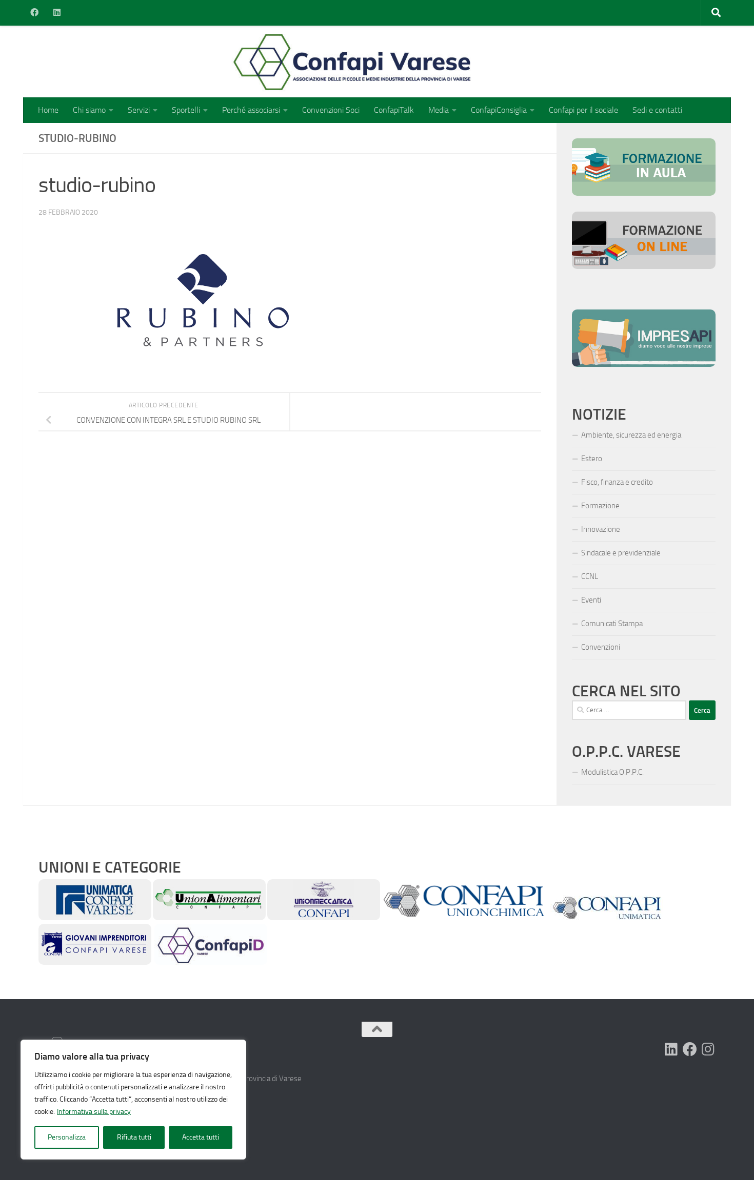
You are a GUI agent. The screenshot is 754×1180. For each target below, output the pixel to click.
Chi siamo (89, 110)
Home (48, 110)
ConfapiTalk (394, 110)
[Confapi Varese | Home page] (251, 61)
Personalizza (67, 1137)
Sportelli (186, 110)
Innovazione (600, 529)
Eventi (591, 600)
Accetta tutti (200, 1137)
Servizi (139, 110)
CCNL (589, 576)
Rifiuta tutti (134, 1137)
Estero (591, 458)
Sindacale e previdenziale (621, 552)
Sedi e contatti (657, 110)
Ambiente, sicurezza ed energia (631, 435)
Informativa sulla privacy (94, 1111)
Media (438, 110)
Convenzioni (600, 647)
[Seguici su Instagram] (708, 1049)
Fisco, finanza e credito (617, 482)
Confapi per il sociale (583, 110)
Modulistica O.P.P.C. (612, 772)
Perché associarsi (251, 110)
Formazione (600, 505)
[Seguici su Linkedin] (671, 1049)
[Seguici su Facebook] (690, 1049)
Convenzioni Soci (331, 110)
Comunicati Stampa (612, 623)
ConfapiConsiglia (499, 110)
